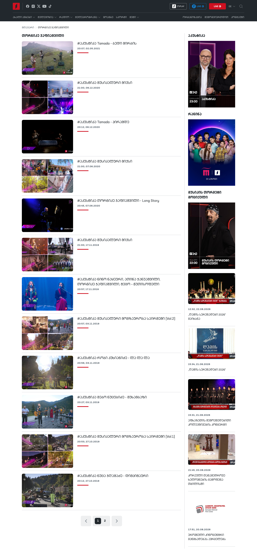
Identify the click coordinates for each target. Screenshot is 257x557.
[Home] (16, 6)
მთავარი (28, 27)
